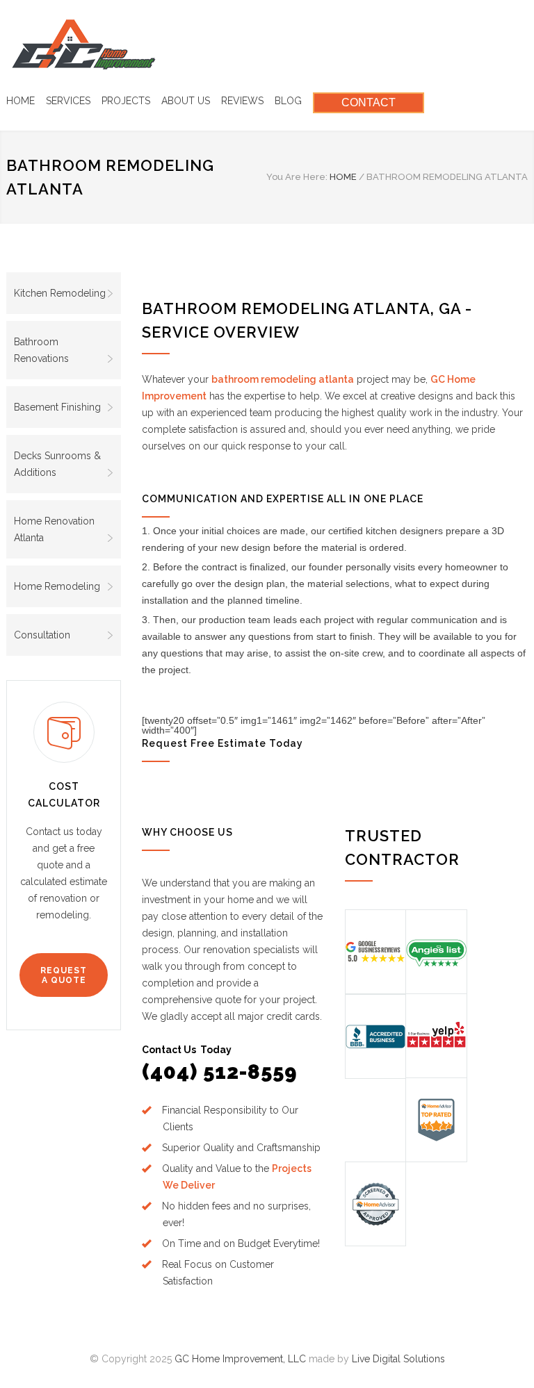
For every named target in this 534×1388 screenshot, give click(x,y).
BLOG (288, 100)
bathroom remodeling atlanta (282, 379)
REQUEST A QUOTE (63, 975)
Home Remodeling (57, 586)
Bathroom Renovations (41, 350)
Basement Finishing (57, 407)
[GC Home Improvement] (83, 44)
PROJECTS (126, 100)
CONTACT (368, 102)
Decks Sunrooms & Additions (57, 464)
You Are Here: (296, 177)
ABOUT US (185, 100)
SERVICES (68, 100)
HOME (20, 100)
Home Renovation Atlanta (54, 529)
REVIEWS (242, 100)
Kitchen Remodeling (60, 293)
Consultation (42, 635)
